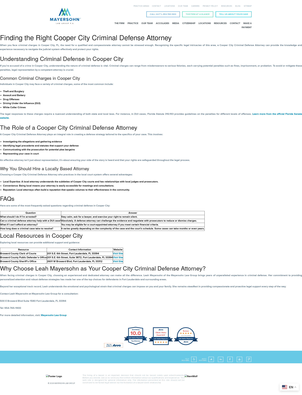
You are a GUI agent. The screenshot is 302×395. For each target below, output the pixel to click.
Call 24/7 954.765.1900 (163, 14)
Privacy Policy (210, 6)
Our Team (183, 6)
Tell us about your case (233, 14)
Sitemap (248, 6)
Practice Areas (141, 6)
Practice (133, 23)
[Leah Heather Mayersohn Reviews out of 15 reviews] (186, 344)
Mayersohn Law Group (54, 315)
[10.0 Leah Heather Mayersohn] (136, 344)
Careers (195, 6)
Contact (156, 6)
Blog (237, 6)
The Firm (119, 23)
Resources (226, 6)
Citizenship (188, 23)
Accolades (162, 23)
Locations (169, 6)
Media (175, 23)
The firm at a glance (198, 14)
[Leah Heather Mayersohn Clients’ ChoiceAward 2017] (161, 344)
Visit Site (118, 253)
